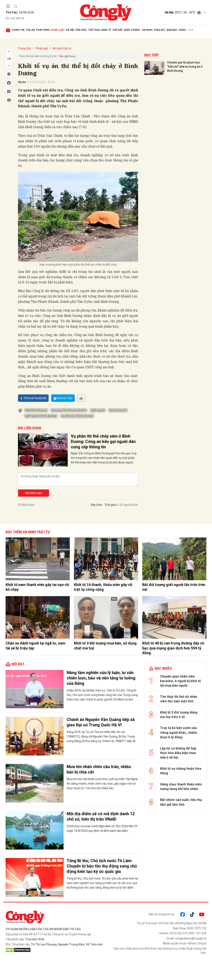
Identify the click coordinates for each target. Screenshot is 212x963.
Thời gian (110, 504)
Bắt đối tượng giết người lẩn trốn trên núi (173, 587)
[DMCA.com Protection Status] (55, 949)
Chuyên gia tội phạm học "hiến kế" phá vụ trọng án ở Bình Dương (184, 66)
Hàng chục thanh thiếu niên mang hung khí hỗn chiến (181, 786)
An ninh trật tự (62, 48)
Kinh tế (106, 29)
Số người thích (128, 504)
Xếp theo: (97, 504)
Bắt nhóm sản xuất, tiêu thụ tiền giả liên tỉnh (181, 802)
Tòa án (30, 29)
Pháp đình (43, 29)
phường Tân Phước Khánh (69, 410)
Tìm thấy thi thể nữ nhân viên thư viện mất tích (178, 699)
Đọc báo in (17, 18)
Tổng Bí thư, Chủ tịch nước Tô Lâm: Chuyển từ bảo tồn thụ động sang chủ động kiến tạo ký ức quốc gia (102, 866)
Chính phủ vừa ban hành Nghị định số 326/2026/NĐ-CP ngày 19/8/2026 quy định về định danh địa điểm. (102, 828)
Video (182, 29)
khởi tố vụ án (118, 410)
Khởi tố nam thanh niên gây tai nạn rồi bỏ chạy (37, 587)
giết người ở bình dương (41, 416)
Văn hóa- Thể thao (87, 29)
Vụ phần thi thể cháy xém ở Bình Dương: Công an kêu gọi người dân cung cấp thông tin (103, 441)
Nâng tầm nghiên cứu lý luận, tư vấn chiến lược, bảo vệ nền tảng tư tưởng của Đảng (101, 678)
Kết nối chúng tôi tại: (162, 914)
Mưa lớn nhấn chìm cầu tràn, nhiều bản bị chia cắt (99, 769)
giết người (97, 410)
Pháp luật (58, 29)
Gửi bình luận (33, 493)
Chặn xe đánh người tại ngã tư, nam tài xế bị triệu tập (35, 645)
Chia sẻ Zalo (64, 398)
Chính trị (18, 29)
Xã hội (70, 29)
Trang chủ (24, 48)
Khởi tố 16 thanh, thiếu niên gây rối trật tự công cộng (103, 587)
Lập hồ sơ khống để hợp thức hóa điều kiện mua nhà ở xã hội (178, 753)
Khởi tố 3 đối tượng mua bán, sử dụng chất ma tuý (105, 645)
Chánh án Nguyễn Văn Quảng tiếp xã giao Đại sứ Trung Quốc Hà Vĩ (101, 722)
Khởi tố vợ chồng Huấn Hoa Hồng (180, 771)
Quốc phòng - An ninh (138, 29)
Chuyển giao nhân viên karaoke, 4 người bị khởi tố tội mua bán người (180, 681)
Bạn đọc (172, 29)
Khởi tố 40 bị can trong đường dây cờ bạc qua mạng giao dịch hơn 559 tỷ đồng (173, 648)
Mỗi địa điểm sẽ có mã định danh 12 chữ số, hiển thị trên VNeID (101, 816)
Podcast (159, 29)
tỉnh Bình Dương (36, 410)
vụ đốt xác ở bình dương (77, 416)
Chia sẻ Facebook (35, 398)
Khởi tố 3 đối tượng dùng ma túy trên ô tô (178, 714)
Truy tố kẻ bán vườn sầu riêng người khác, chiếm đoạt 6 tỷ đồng (178, 732)
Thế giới (117, 29)
